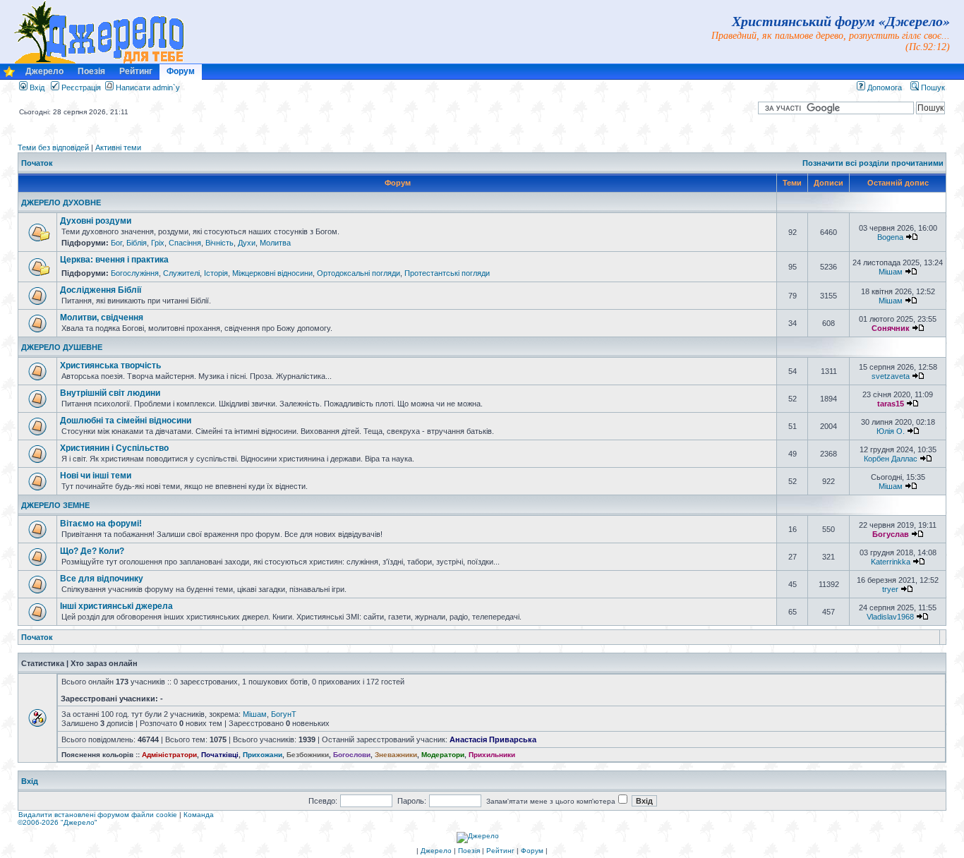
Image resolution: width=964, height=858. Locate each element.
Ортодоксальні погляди (358, 273)
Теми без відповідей (53, 147)
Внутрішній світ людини (110, 393)
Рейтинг (135, 71)
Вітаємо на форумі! (101, 523)
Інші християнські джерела (116, 606)
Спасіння (185, 242)
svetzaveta (891, 376)
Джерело (44, 71)
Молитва (275, 242)
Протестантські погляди (447, 273)
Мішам (891, 271)
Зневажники (396, 755)
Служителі (181, 273)
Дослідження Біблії (100, 290)
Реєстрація (80, 87)
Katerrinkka (890, 561)
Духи (246, 242)
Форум (181, 71)
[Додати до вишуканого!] (9, 75)
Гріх (157, 242)
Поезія (91, 71)
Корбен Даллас (890, 458)
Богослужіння (135, 273)
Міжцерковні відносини (272, 273)
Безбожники (308, 755)
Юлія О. (890, 431)
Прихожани (262, 755)
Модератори (442, 755)
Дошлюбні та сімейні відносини (125, 420)
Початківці (220, 755)
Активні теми (118, 147)
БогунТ (283, 714)
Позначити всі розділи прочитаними (873, 163)
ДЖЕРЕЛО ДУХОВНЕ (61, 202)
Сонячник (891, 328)
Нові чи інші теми (95, 476)
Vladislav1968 (890, 616)
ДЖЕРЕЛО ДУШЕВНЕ (61, 347)
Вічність (219, 242)
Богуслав (890, 534)
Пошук (932, 87)
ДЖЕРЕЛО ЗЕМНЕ (55, 505)
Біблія (136, 242)
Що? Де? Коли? (92, 551)
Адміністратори (169, 755)
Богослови (351, 755)
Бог (116, 242)
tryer (890, 589)
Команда (198, 814)
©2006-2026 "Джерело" (57, 822)
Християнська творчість (110, 365)
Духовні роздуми (95, 221)
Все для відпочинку (101, 579)
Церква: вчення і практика (114, 260)
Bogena (890, 237)
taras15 (890, 403)
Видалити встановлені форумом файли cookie (97, 814)
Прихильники (492, 755)
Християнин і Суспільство (114, 448)
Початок (37, 163)
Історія (216, 273)
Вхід (36, 87)
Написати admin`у (148, 87)
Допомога (883, 87)
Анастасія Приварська (493, 739)
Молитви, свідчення (101, 317)
